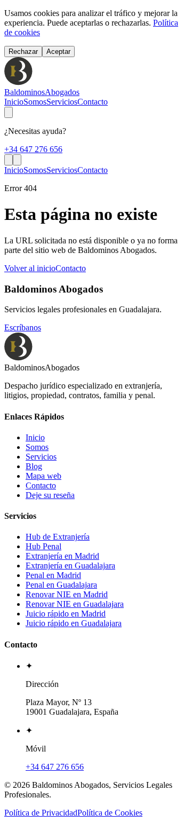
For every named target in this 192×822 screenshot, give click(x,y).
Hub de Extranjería (58, 536)
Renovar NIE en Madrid (67, 594)
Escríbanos (22, 327)
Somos (34, 101)
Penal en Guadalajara (61, 584)
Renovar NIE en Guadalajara (75, 603)
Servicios (61, 101)
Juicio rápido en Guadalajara (74, 623)
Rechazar (23, 52)
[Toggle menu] (17, 159)
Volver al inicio (29, 268)
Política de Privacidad (40, 812)
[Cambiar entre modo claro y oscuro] (8, 112)
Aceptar (58, 52)
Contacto (92, 101)
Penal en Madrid (53, 575)
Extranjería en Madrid (62, 555)
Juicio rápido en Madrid (66, 613)
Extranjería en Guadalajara (70, 565)
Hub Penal (43, 546)
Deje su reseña (50, 495)
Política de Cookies (109, 812)
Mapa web (43, 475)
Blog (34, 466)
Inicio (13, 101)
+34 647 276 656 (33, 149)
